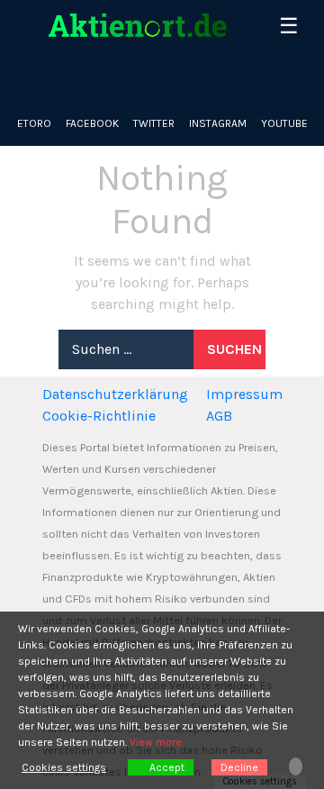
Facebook (92, 123)
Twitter (154, 123)
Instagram (218, 123)
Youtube (284, 123)
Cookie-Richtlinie (99, 415)
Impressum (244, 394)
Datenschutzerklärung (115, 394)
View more (156, 742)
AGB (219, 415)
